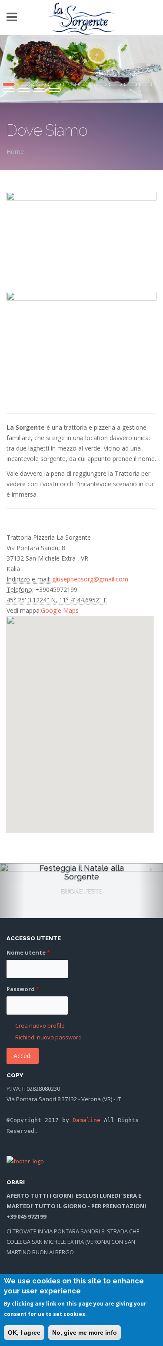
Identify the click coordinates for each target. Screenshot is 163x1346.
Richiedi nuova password (48, 1037)
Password (23, 989)
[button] (80, 713)
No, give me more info (84, 1332)
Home (15, 151)
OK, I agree (24, 1332)
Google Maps (60, 610)
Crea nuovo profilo (40, 1025)
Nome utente (28, 952)
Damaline (86, 1120)
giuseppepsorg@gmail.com (90, 579)
